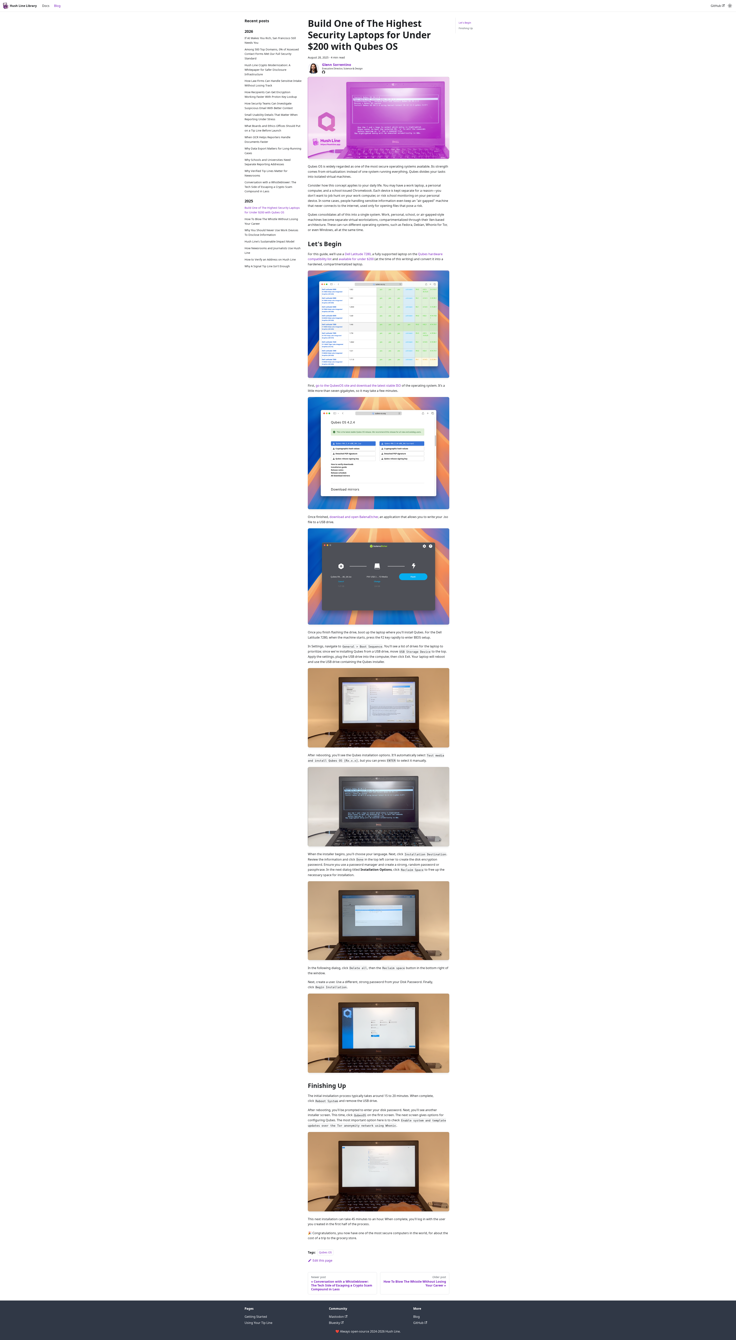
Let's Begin (465, 22)
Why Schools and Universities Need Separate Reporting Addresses (268, 162)
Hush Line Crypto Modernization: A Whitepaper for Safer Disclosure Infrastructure (267, 69)
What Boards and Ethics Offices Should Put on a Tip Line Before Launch (272, 128)
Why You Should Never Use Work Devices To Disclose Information (271, 232)
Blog (57, 6)
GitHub (716, 6)
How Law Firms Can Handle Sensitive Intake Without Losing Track (273, 83)
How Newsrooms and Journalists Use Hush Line (273, 250)
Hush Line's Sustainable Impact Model (269, 241)
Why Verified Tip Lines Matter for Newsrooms (266, 173)
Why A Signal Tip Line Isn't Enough (267, 266)
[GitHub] (323, 72)
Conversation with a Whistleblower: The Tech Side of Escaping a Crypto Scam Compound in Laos (270, 186)
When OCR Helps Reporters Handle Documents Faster (267, 139)
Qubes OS (325, 1252)
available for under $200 (356, 259)
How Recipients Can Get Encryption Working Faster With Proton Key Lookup (271, 94)
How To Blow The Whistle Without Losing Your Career (271, 221)
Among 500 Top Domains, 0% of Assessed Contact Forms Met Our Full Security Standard (272, 54)
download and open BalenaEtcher (353, 517)
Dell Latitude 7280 (358, 254)
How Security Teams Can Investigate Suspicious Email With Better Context (269, 106)
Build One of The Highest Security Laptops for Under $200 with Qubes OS (272, 210)
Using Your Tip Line (258, 1323)
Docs (45, 6)
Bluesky (334, 1323)
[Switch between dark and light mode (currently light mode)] (730, 6)
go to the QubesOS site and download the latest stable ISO (358, 385)
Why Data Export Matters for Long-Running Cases (273, 151)
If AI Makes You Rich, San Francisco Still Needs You (270, 40)
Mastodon (336, 1317)
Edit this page (322, 1260)
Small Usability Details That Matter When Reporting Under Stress (271, 117)
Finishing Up (466, 28)
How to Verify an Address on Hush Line (270, 259)
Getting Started (256, 1317)
